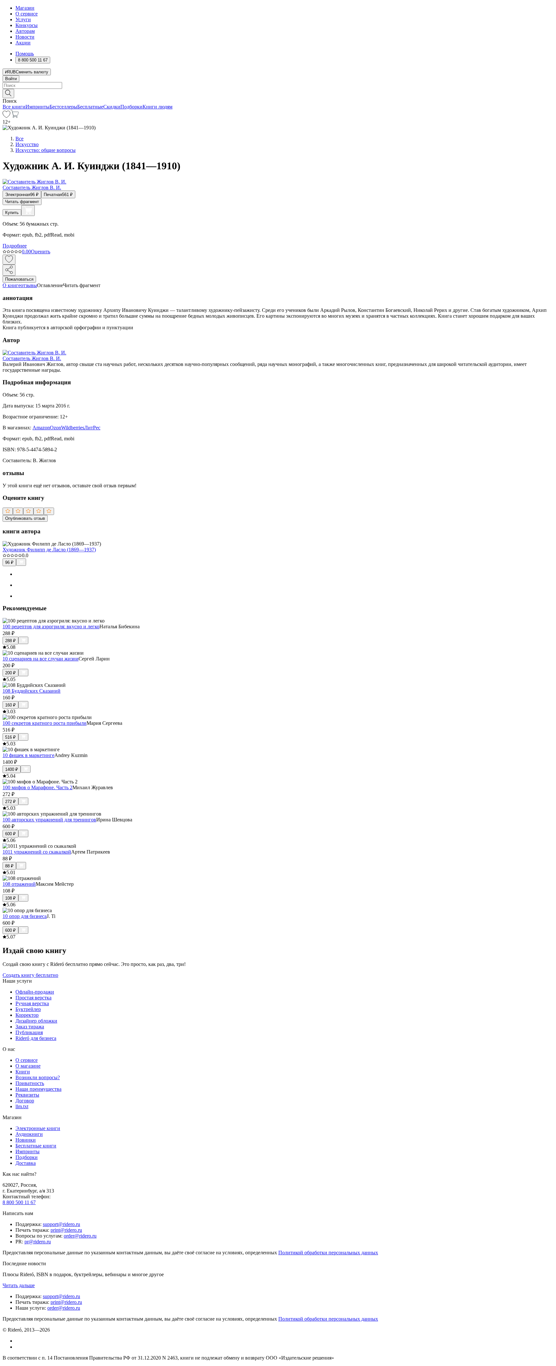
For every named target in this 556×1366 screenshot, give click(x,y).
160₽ (10, 705)
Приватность (29, 1083)
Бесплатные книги (35, 1145)
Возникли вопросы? (37, 1077)
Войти (11, 78)
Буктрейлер (28, 1009)
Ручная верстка (32, 1003)
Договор (24, 1100)
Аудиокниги (29, 1134)
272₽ (10, 801)
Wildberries (72, 427)
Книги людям (157, 106)
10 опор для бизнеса (25, 916)
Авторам (25, 31)
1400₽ (11, 769)
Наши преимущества (38, 1089)
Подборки (131, 106)
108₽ (10, 898)
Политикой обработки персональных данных (328, 1252)
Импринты (37, 106)
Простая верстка (33, 997)
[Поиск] (8, 93)
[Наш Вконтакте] (18, 1340)
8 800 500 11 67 (19, 1202)
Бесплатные (90, 106)
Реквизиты (27, 1095)
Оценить (40, 251)
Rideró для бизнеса (35, 1038)
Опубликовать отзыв (25, 518)
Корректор (27, 1015)
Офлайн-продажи (34, 992)
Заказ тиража (29, 1026)
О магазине (28, 1066)
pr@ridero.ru (37, 1241)
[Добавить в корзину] (28, 210)
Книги (22, 1071)
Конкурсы (26, 25)
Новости (24, 37)
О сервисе (26, 13)
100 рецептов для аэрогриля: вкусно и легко (51, 626)
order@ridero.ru (80, 1236)
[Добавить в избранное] (9, 260)
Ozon (55, 427)
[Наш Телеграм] (18, 1347)
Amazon (41, 427)
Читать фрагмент (22, 201)
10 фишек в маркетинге (28, 755)
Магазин (24, 8)
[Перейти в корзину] (14, 116)
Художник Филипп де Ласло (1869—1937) (49, 549)
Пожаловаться (19, 279)
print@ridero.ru (66, 1230)
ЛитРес (92, 427)
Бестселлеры (63, 106)
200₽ (10, 672)
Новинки (25, 1140)
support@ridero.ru (61, 1224)
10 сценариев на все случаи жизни (41, 658)
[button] (278, 93)
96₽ (9, 562)
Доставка (25, 1163)
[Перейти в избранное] (6, 116)
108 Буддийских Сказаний (31, 691)
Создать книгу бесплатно (30, 975)
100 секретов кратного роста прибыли (45, 723)
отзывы (29, 285)
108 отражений (19, 884)
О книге (12, 285)
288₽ (10, 640)
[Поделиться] (9, 270)
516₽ (10, 737)
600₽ (10, 833)
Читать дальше (19, 1285)
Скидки (111, 106)
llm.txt (21, 1106)
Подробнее (15, 245)
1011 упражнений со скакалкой (37, 852)
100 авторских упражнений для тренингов (49, 819)
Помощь (24, 53)
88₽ (9, 866)
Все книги (14, 106)
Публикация (29, 1032)
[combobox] (278, 85)
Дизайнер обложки (36, 1021)
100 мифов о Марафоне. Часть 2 (37, 787)
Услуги (23, 19)
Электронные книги (37, 1128)
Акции (23, 42)
